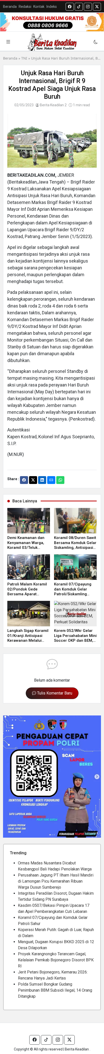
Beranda (10, 7)
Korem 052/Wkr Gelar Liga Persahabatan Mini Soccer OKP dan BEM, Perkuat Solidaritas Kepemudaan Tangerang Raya (75, 643)
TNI (24, 58)
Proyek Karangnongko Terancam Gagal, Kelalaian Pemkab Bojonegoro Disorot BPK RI (56, 960)
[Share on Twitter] (33, 480)
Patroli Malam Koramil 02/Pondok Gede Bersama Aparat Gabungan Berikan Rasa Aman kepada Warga (27, 596)
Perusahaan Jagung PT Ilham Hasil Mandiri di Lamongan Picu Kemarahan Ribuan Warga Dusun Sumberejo (55, 881)
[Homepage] (52, 42)
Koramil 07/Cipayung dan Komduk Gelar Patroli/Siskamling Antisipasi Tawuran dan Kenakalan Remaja (75, 594)
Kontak (38, 7)
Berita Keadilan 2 (53, 105)
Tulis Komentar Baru (54, 693)
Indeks (51, 7)
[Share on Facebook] (24, 480)
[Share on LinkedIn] (42, 480)
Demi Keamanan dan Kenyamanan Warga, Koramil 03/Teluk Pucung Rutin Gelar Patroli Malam (25, 547)
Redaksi (25, 7)
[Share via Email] (51, 480)
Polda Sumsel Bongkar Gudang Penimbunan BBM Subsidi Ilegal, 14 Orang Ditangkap (55, 990)
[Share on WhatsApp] (60, 480)
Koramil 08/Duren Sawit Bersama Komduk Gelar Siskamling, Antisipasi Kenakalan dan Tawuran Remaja (75, 547)
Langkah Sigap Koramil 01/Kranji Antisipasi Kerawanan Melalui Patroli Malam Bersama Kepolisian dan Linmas (28, 640)
